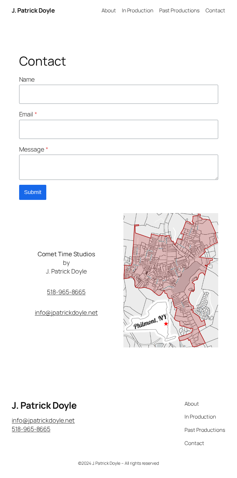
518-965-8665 (66, 292)
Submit (32, 192)
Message (33, 149)
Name (27, 79)
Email (28, 114)
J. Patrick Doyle (33, 10)
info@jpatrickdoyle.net (66, 312)
